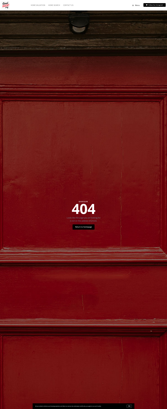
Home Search (54, 5)
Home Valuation (38, 5)
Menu (137, 5)
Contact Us (68, 5)
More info (104, 406)
